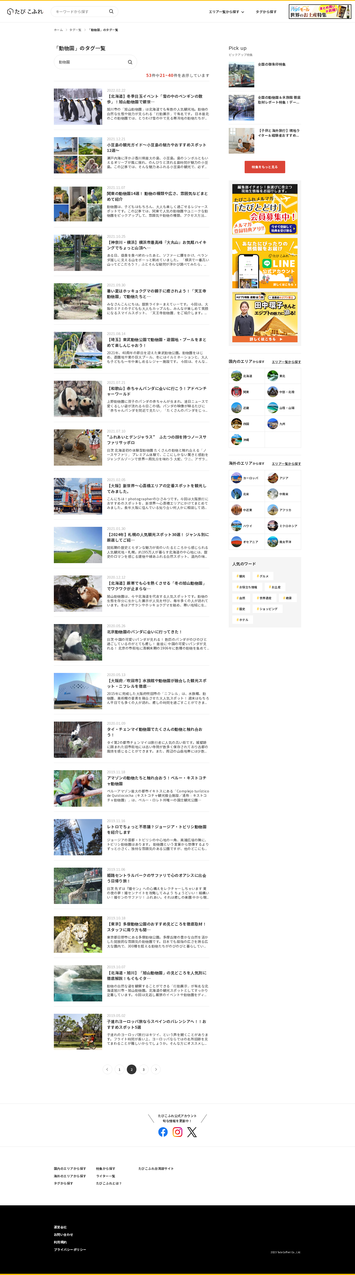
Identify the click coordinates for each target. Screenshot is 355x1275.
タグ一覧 (75, 30)
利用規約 (60, 1242)
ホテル (243, 620)
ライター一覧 (105, 1176)
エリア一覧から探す (224, 11)
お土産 (276, 587)
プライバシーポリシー (70, 1249)
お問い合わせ (63, 1234)
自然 (242, 598)
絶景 (289, 598)
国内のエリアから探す (70, 1168)
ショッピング (269, 609)
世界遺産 (266, 598)
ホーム (58, 30)
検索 (111, 11)
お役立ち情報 (248, 587)
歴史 (242, 609)
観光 (242, 576)
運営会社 (60, 1227)
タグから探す (266, 11)
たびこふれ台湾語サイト (156, 1168)
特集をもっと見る (265, 166)
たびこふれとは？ (109, 1183)
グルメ (264, 576)
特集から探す (106, 1168)
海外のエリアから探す (70, 1176)
